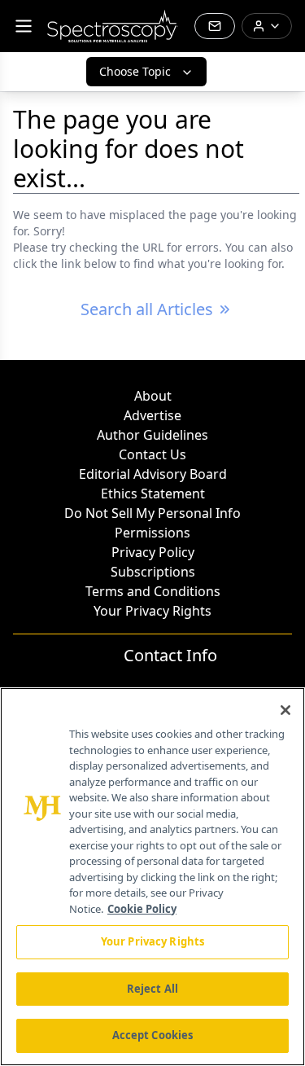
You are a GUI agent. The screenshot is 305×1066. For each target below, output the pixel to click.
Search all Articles (147, 309)
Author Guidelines (152, 435)
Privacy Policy (152, 552)
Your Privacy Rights (152, 611)
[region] (152, 876)
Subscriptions (153, 572)
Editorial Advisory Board (153, 474)
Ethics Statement (153, 493)
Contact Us (152, 454)
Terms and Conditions (152, 591)
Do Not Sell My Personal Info (152, 513)
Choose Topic (135, 71)
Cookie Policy (141, 908)
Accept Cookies (153, 1035)
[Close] (285, 710)
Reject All (152, 988)
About (153, 396)
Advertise (152, 415)
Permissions (152, 533)
